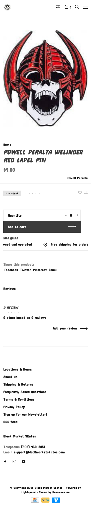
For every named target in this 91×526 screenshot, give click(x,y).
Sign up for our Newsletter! (25, 414)
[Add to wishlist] (80, 193)
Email (53, 270)
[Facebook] (5, 462)
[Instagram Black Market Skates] (14, 462)
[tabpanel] (45, 78)
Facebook (11, 270)
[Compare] (58, 7)
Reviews (9, 288)
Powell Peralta (77, 178)
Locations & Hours (17, 369)
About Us (10, 377)
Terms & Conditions (18, 399)
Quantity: (15, 215)
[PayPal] (46, 501)
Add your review (65, 328)
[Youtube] (23, 462)
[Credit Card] (35, 501)
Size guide (10, 238)
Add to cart (17, 227)
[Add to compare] (86, 193)
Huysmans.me (61, 492)
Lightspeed (28, 492)
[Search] (77, 7)
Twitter (25, 270)
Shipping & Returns (18, 384)
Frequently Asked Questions (24, 392)
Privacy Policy (14, 407)
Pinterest (40, 270)
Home (7, 144)
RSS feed (10, 422)
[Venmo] (56, 501)
